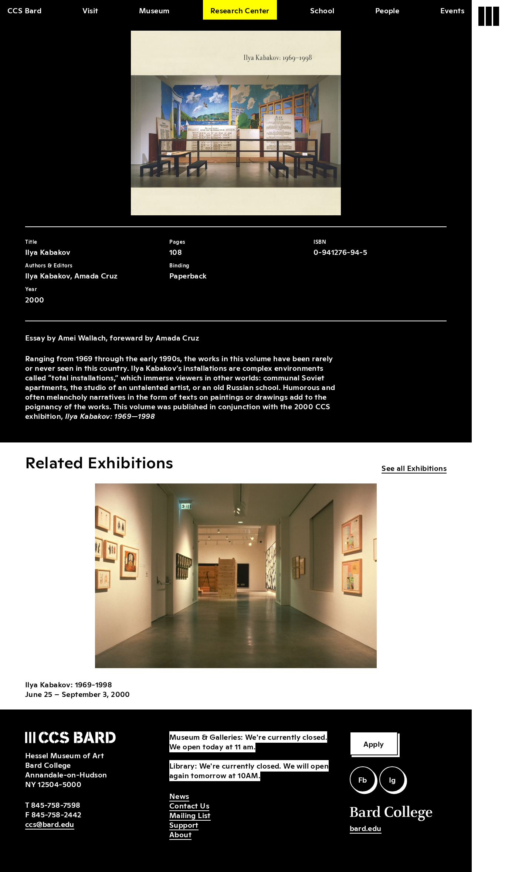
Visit (90, 10)
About (180, 834)
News (179, 795)
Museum (154, 10)
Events (452, 10)
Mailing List (190, 815)
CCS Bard (24, 10)
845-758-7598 (56, 804)
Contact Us (189, 805)
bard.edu (366, 828)
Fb (362, 779)
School (322, 10)
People (387, 10)
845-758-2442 (56, 814)
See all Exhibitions (414, 467)
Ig (392, 779)
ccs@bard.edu (49, 823)
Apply (373, 743)
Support (184, 824)
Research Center (240, 10)
